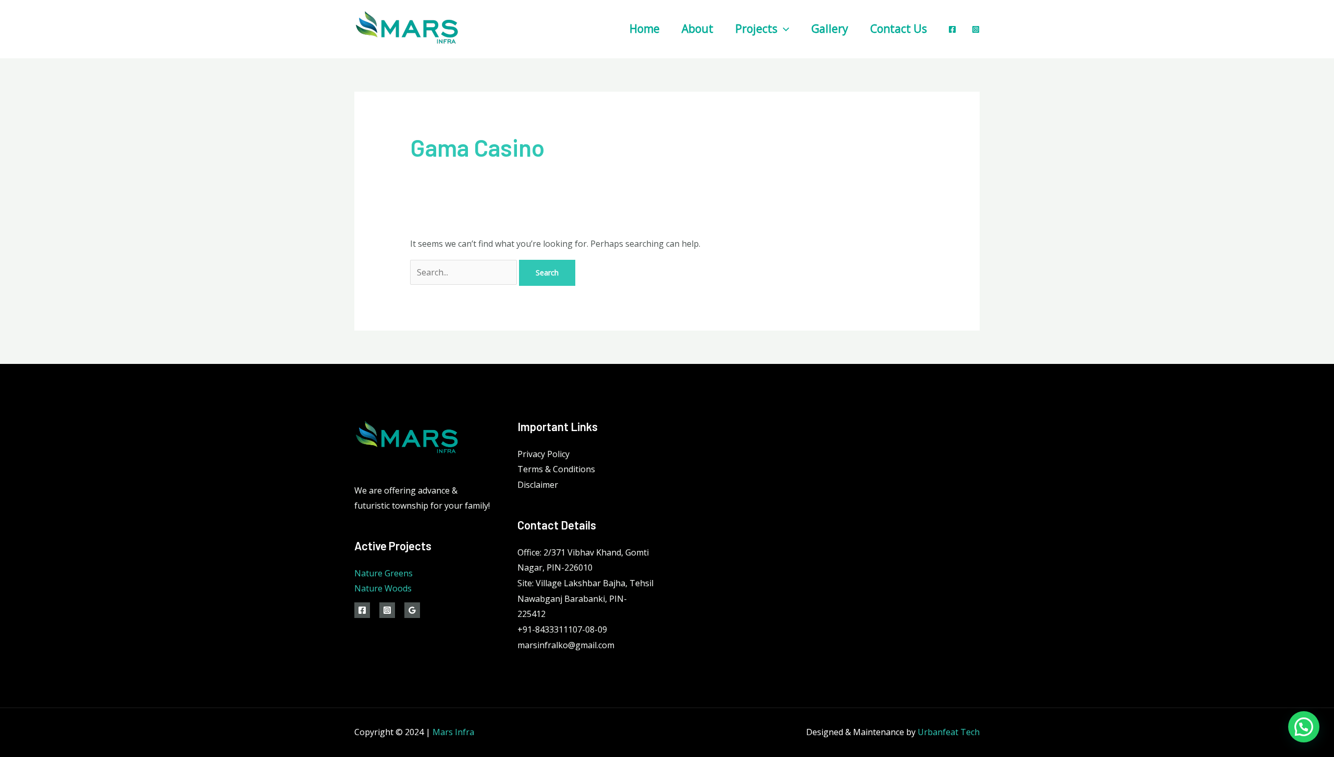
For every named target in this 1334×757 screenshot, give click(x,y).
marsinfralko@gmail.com (565, 645)
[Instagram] (976, 29)
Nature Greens (383, 573)
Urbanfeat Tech (949, 732)
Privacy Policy (543, 454)
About (697, 28)
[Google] (412, 610)
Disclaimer (537, 484)
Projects (756, 28)
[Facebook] (952, 29)
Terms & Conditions (556, 469)
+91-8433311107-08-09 (562, 629)
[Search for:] (464, 272)
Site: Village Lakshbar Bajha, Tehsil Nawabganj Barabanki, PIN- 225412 (585, 598)
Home (644, 28)
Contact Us (898, 28)
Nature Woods (383, 588)
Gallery (829, 28)
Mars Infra (453, 732)
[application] (783, 28)
